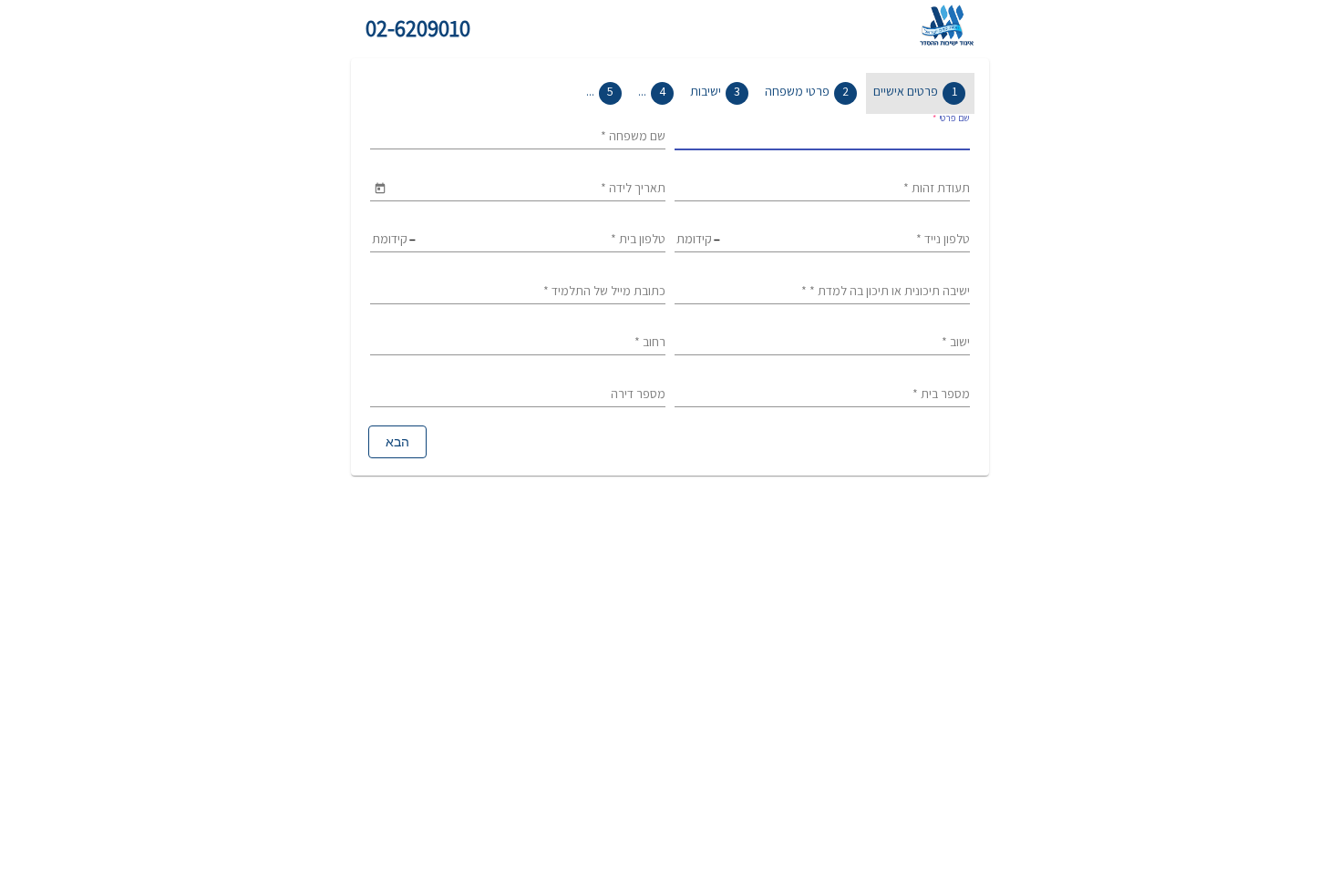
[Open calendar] (379, 187)
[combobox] (822, 136)
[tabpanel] (670, 287)
